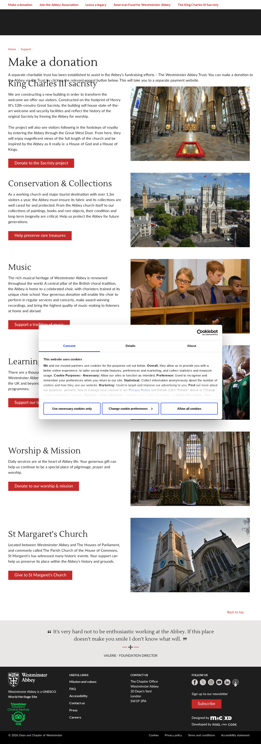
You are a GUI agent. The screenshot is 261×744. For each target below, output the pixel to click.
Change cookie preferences (128, 408)
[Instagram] (211, 682)
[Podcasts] (235, 682)
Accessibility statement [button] (235, 735)
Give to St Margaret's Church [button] (40, 575)
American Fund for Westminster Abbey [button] (142, 5)
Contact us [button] (77, 703)
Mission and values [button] (82, 681)
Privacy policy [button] (173, 735)
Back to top (235, 612)
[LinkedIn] (227, 682)
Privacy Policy (139, 390)
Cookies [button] (154, 735)
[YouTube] (219, 682)
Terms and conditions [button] (201, 735)
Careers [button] (75, 717)
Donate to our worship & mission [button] (43, 486)
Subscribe (206, 704)
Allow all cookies (189, 408)
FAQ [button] (72, 689)
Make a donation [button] (20, 5)
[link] (221, 718)
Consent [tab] (69, 346)
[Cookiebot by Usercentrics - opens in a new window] (200, 332)
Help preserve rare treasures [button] (39, 236)
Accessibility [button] (78, 696)
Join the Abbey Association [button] (58, 5)
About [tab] (191, 346)
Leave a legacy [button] (95, 5)
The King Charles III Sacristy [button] (198, 5)
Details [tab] (131, 346)
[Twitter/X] (203, 682)
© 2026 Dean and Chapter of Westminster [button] (35, 735)
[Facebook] (195, 682)
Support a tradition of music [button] (39, 324)
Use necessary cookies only (72, 408)
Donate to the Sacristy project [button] (41, 163)
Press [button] (73, 710)
